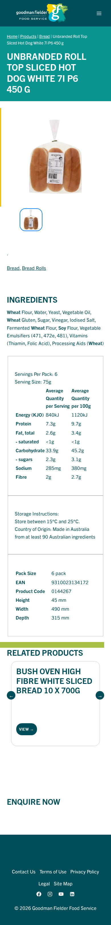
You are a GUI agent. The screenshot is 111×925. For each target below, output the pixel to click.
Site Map (63, 883)
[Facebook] (39, 894)
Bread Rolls (34, 268)
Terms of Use (53, 871)
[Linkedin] (72, 894)
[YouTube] (61, 894)
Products (28, 36)
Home (12, 36)
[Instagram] (50, 894)
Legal (44, 883)
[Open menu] (99, 13)
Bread (44, 36)
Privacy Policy (84, 871)
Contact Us (24, 871)
